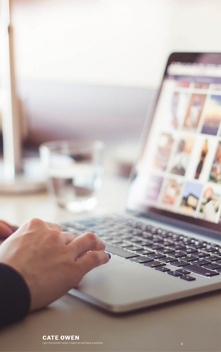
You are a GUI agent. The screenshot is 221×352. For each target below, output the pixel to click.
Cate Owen (61, 337)
